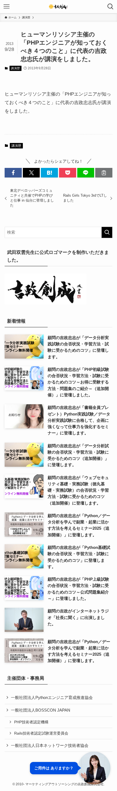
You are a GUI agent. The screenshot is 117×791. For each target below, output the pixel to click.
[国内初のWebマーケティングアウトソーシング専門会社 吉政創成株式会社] (58, 6)
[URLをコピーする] (103, 172)
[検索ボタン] (110, 6)
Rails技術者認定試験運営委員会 (41, 733)
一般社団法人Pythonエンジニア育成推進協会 (52, 697)
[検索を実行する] (106, 232)
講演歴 (15, 68)
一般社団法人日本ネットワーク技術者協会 (49, 745)
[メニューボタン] (6, 6)
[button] (13, 172)
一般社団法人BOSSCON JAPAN (40, 710)
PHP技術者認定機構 (31, 722)
